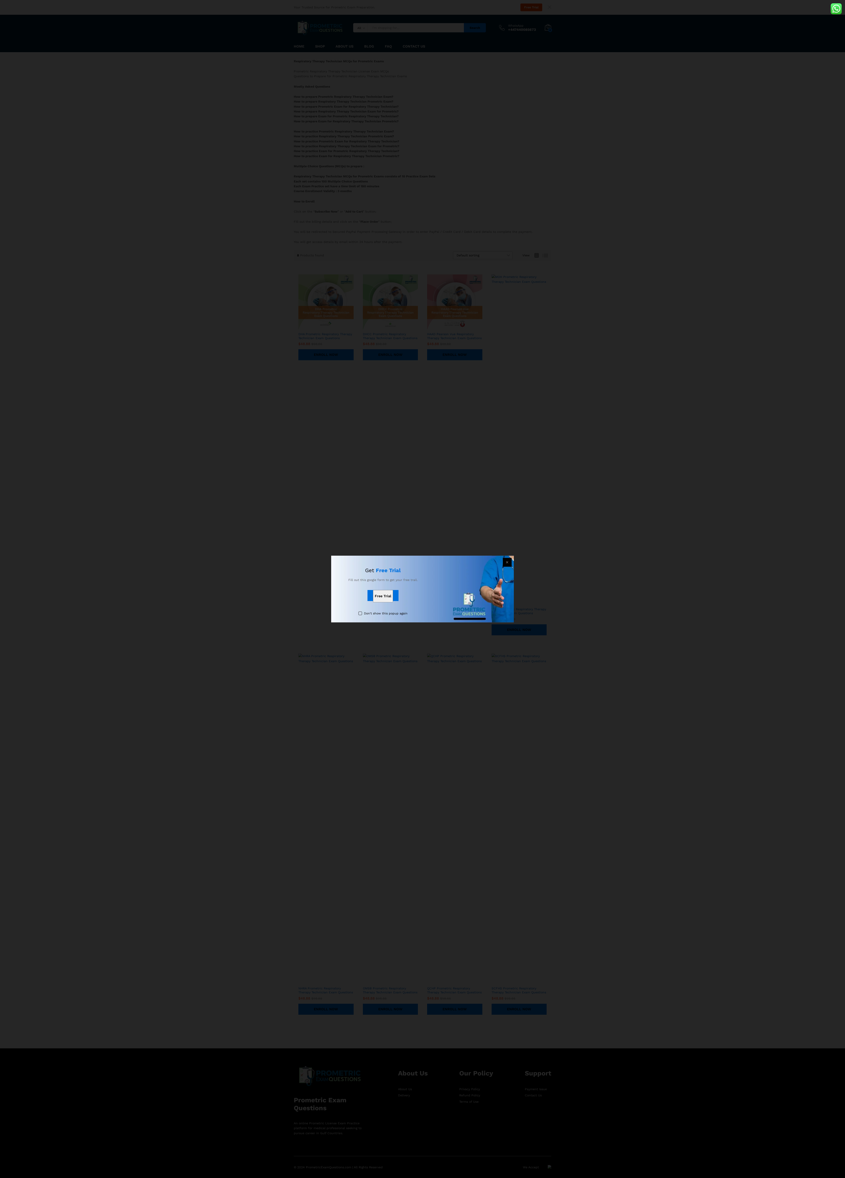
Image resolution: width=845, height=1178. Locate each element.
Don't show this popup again (386, 613)
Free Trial (383, 596)
